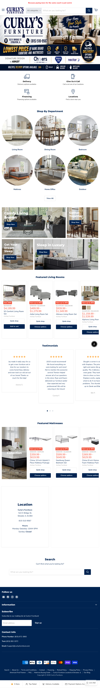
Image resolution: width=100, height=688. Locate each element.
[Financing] (27, 95)
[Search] (89, 10)
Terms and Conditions (29, 670)
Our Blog (87, 672)
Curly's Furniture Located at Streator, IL (67, 672)
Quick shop (14, 321)
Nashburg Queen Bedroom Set (63, 461)
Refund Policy (62, 670)
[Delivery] (27, 79)
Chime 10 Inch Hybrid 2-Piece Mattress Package (40, 461)
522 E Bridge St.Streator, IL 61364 (25, 513)
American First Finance (18, 672)
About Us (15, 670)
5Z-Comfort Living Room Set (14, 312)
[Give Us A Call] (73, 79)
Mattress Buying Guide (42, 672)
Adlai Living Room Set (39, 314)
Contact (42, 670)
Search (6, 670)
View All (50, 198)
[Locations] (73, 95)
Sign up (38, 622)
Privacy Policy (88, 670)
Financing (51, 670)
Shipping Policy (74, 670)
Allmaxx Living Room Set (66, 314)
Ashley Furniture (9, 316)
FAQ (29, 672)
